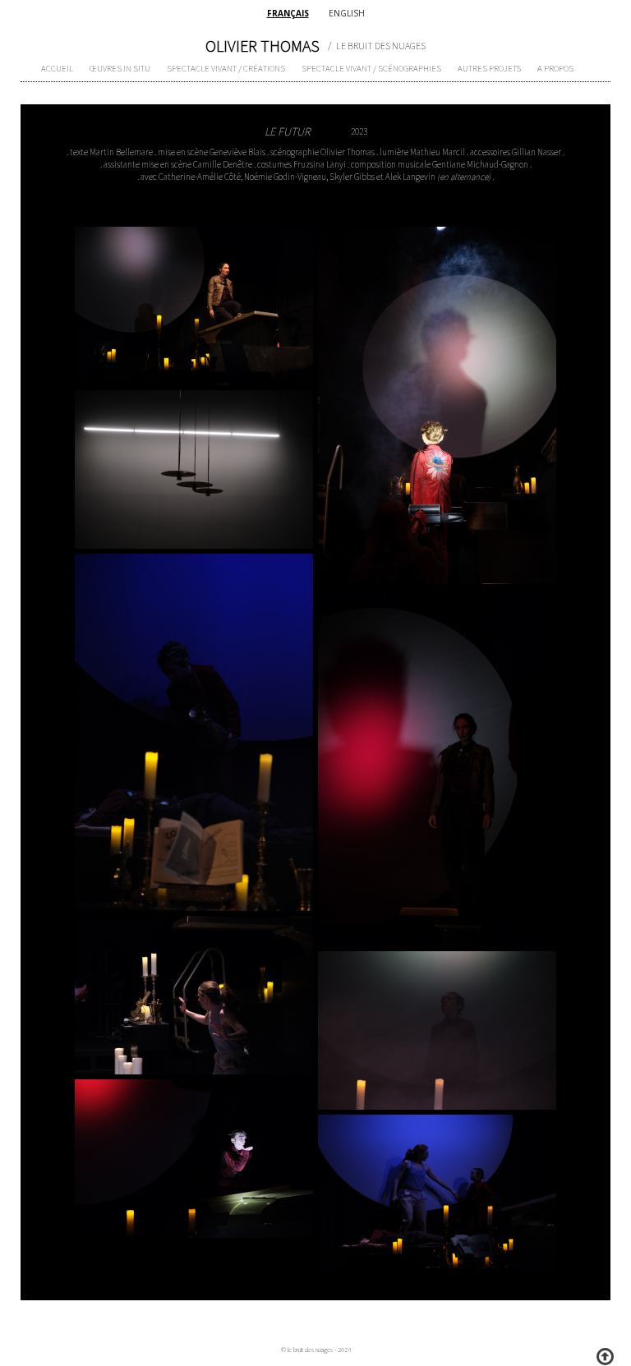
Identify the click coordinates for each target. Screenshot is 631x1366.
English (347, 13)
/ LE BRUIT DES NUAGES (377, 45)
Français (288, 13)
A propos (555, 68)
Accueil (57, 68)
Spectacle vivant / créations (226, 68)
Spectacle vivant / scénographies (371, 68)
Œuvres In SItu (120, 68)
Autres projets (489, 68)
